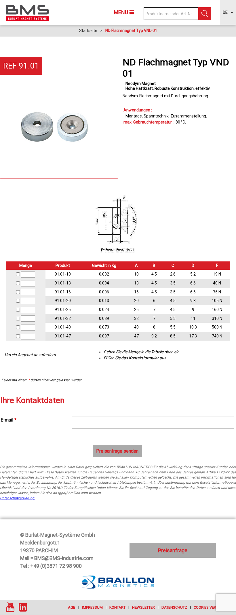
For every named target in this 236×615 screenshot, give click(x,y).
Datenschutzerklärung (17, 498)
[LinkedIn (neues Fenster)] (23, 607)
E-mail (8, 420)
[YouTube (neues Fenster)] (10, 607)
